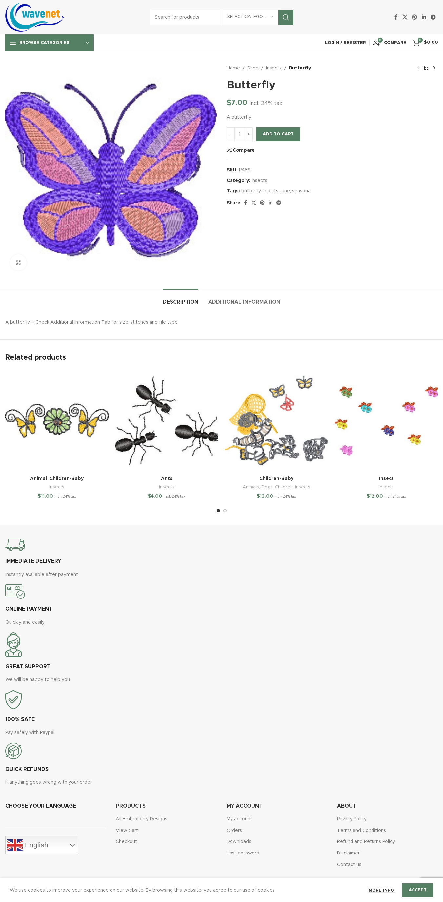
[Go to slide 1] (218, 510)
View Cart (127, 830)
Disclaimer (348, 853)
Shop (253, 68)
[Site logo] (34, 17)
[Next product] (434, 68)
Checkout (126, 841)
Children (284, 487)
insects (270, 191)
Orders (234, 830)
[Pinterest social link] (414, 17)
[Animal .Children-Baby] (57, 420)
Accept (418, 890)
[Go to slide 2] (225, 510)
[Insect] (386, 420)
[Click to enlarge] (18, 262)
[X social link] (405, 17)
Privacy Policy (352, 819)
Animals (251, 487)
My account (239, 819)
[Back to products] (426, 68)
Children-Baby (276, 478)
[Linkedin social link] (423, 17)
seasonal (302, 191)
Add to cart (278, 134)
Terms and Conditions (361, 830)
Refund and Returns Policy (366, 841)
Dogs (267, 487)
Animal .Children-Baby (57, 478)
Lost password (243, 853)
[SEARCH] (285, 17)
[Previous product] (418, 68)
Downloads (239, 841)
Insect (386, 478)
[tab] (180, 299)
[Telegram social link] (433, 17)
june (285, 191)
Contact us (349, 864)
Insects (274, 68)
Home (233, 68)
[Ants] (166, 420)
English (35, 845)
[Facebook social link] (396, 17)
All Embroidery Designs (141, 819)
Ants (166, 478)
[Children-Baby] (276, 420)
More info (382, 890)
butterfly (250, 191)
